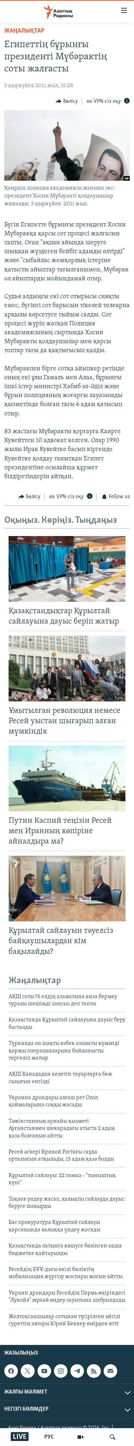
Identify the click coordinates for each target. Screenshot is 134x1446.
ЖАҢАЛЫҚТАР (24, 31)
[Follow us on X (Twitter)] (27, 1371)
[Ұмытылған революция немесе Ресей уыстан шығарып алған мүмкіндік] (67, 668)
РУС (49, 1437)
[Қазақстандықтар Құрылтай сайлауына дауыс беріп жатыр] (67, 569)
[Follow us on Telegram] (77, 1371)
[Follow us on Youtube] (44, 1371)
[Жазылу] (110, 1371)
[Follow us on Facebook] (11, 1371)
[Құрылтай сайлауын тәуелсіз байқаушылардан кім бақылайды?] (67, 888)
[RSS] (93, 1371)
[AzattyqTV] (80, 1437)
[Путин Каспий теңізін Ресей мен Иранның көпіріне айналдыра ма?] (67, 778)
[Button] (67, 101)
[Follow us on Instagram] (61, 1371)
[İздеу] (112, 1437)
